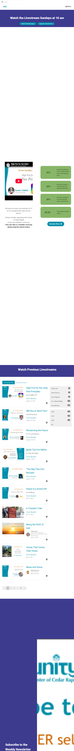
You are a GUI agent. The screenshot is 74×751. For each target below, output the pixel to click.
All (52, 424)
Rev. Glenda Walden (60, 401)
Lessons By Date (8, 382)
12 (20, 588)
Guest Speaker (60, 405)
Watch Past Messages (28, 23)
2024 (60, 420)
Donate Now (54, 224)
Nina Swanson (60, 393)
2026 (60, 412)
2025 (60, 416)
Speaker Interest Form (46, 23)
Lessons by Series (21, 382)
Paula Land (60, 388)
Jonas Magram (60, 397)
